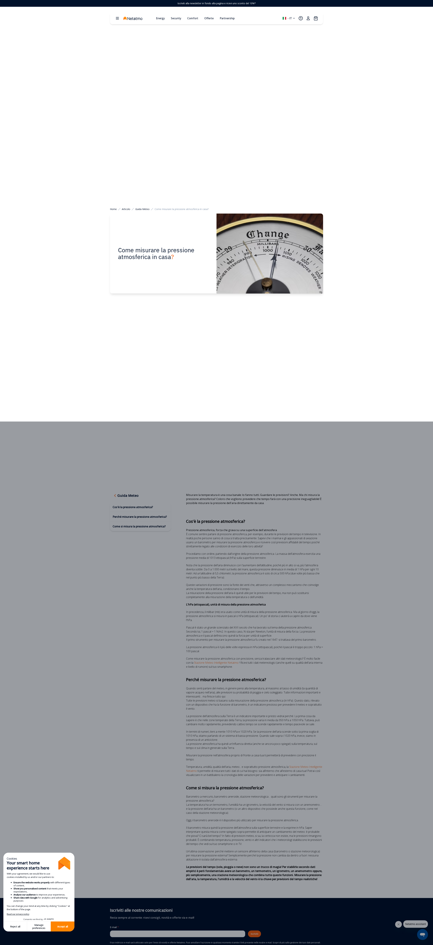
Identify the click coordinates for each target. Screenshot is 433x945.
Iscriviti (254, 933)
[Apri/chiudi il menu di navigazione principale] (117, 18)
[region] (216, 3)
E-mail (114, 927)
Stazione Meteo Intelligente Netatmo (216, 662)
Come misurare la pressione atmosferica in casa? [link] (182, 209)
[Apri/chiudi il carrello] (316, 18)
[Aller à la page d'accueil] (138, 18)
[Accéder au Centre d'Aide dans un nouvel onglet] (301, 18)
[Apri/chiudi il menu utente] (308, 18)
